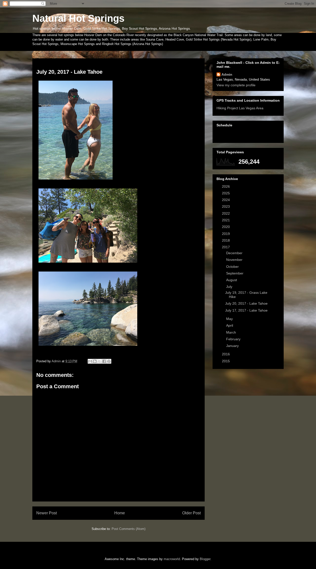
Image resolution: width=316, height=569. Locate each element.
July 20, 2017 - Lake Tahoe (246, 303)
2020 (226, 227)
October (233, 267)
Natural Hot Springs (78, 18)
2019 (226, 234)
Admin (226, 74)
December (234, 253)
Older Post (191, 513)
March (231, 332)
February (233, 339)
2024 (226, 200)
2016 (226, 354)
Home (119, 513)
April (230, 325)
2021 (226, 220)
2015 (226, 361)
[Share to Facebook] (104, 361)
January (233, 346)
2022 (226, 213)
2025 (226, 193)
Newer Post (46, 513)
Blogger (205, 559)
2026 (226, 186)
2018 (226, 240)
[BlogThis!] (94, 361)
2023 (226, 206)
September (235, 273)
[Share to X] (99, 361)
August (232, 280)
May (230, 319)
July (229, 287)
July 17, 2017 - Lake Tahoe (246, 310)
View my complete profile (236, 85)
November (234, 260)
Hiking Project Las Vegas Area (240, 108)
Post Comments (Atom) (128, 529)
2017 (226, 247)
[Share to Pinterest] (108, 361)
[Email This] (90, 361)
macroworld (172, 559)
